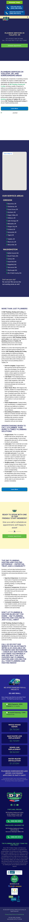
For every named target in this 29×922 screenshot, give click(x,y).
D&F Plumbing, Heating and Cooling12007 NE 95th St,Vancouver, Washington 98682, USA (15, 830)
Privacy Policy (8, 914)
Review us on (14, 884)
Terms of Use (15, 914)
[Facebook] (11, 804)
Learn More (14, 108)
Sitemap (22, 914)
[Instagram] (14, 804)
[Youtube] (17, 804)
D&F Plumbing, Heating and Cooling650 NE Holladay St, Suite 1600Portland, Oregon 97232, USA (14, 814)
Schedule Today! (14, 2)
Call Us (5, 644)
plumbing (3, 99)
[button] (27, 17)
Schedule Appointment (14, 45)
